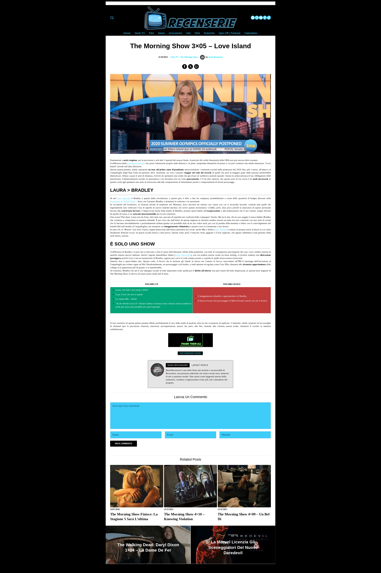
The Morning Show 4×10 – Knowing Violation (184, 516)
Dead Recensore (216, 57)
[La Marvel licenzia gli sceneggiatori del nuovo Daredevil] (233, 545)
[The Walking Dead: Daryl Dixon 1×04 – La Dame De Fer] (148, 545)
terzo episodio (124, 198)
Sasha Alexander (183, 255)
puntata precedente (136, 163)
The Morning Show (189, 57)
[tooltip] (253, 18)
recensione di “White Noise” (123, 201)
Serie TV (174, 57)
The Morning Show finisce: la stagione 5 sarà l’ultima (134, 516)
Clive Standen (221, 229)
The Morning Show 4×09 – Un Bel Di (244, 516)
